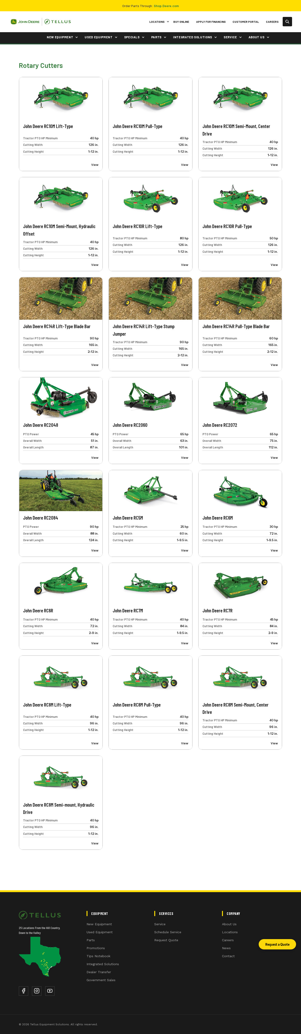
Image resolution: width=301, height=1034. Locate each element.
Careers (272, 21)
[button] (158, 22)
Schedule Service (167, 932)
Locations (230, 932)
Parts (91, 940)
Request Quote (166, 940)
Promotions (96, 948)
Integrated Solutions (103, 964)
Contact (228, 956)
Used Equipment (100, 932)
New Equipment (99, 924)
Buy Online (181, 21)
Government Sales (101, 980)
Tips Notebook (98, 956)
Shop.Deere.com (166, 6)
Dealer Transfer (99, 972)
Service (160, 924)
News (226, 948)
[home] (40, 21)
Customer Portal (246, 21)
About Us (229, 924)
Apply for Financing (211, 21)
